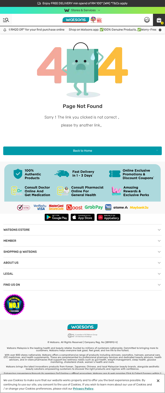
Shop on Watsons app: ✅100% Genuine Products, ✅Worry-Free (110, 29)
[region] (82, 383)
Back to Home (82, 151)
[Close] (158, 380)
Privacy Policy (83, 388)
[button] (159, 20)
